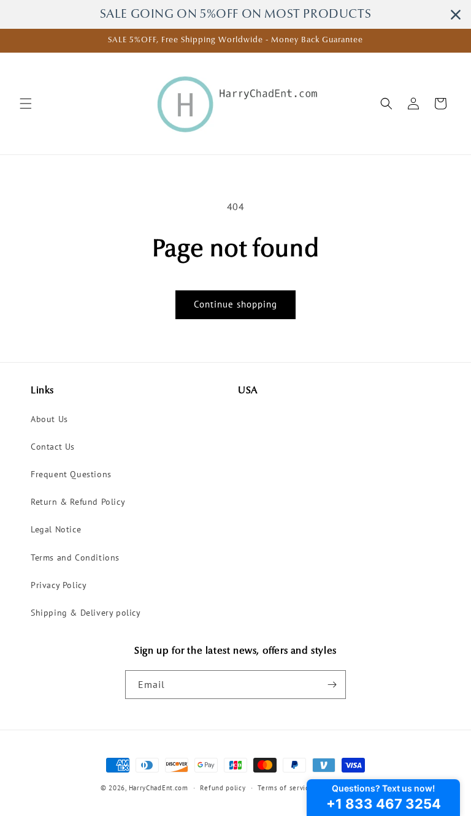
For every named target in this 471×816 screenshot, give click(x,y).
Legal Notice (56, 529)
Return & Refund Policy (78, 501)
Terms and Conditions (75, 557)
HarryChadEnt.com (158, 788)
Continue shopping (235, 304)
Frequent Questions (71, 474)
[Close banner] (455, 15)
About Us (49, 419)
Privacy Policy (58, 585)
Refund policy (222, 788)
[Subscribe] (331, 684)
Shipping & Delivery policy (86, 612)
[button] (25, 103)
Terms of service (285, 788)
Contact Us (53, 446)
